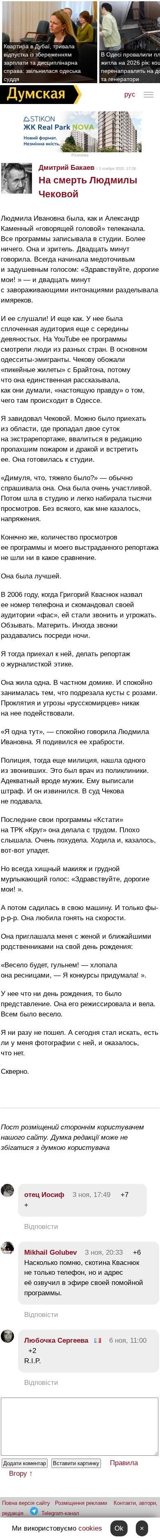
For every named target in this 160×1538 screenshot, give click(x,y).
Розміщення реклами (81, 1503)
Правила (124, 1463)
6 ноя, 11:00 (127, 1340)
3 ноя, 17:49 (91, 1195)
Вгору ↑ (21, 1473)
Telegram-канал (60, 1513)
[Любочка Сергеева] (7, 1340)
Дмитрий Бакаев (66, 168)
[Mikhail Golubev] (7, 1252)
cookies (90, 1528)
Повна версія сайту (26, 1503)
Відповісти (41, 1227)
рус (129, 94)
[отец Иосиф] (7, 1195)
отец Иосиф (44, 1195)
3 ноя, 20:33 (104, 1252)
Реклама (80, 155)
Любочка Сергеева (56, 1340)
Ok (118, 1528)
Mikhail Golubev (50, 1252)
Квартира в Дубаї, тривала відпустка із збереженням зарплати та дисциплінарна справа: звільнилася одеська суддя (42, 62)
